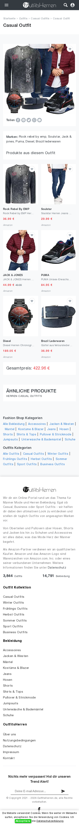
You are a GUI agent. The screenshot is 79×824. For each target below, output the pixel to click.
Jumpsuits (10, 439)
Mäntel (10, 429)
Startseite (9, 19)
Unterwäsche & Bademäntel (41, 439)
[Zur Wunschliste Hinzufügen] (70, 49)
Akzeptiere (23, 821)
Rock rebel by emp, (33, 136)
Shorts (8, 434)
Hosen (64, 429)
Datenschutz (57, 568)
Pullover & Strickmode (55, 434)
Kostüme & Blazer (31, 429)
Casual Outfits (40, 19)
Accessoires (37, 424)
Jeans (51, 429)
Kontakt (9, 758)
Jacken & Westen (61, 424)
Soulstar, (55, 136)
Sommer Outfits (15, 620)
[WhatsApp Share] (34, 120)
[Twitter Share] (29, 120)
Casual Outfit (61, 19)
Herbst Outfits (41, 459)
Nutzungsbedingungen (19, 740)
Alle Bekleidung (14, 424)
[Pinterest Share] (24, 120)
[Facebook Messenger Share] (39, 120)
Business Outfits (52, 464)
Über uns (9, 734)
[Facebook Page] (39, 809)
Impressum (11, 752)
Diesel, (31, 141)
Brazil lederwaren (48, 141)
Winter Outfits (58, 454)
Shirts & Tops (26, 434)
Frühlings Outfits (15, 459)
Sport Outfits (27, 464)
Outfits (23, 19)
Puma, (21, 141)
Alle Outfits (11, 454)
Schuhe (70, 439)
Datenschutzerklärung (50, 821)
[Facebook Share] (18, 120)
